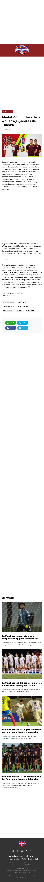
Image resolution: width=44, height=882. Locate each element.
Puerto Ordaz (8, 310)
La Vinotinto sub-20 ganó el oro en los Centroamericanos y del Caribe (22, 684)
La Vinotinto (7, 112)
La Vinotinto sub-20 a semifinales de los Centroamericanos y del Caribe (21, 777)
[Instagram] (22, 851)
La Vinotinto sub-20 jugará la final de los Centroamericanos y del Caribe (21, 731)
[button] (3, 50)
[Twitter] (13, 851)
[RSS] (30, 851)
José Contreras (8, 306)
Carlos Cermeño (9, 303)
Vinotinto (19, 310)
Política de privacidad (30, 859)
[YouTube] (26, 851)
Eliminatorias (22, 303)
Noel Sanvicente (23, 306)
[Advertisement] (22, 22)
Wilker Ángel (30, 310)
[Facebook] (17, 851)
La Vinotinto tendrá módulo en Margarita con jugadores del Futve (20, 637)
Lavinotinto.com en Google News (21, 856)
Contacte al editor (13, 859)
